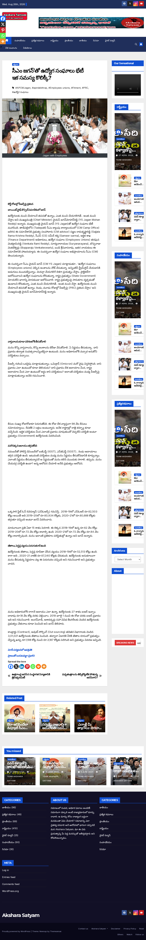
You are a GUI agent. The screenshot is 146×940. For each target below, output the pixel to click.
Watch (129, 934)
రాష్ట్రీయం (54, 40)
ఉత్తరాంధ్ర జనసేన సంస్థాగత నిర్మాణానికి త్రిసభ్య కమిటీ (31, 676)
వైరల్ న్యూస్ (110, 40)
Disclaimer (115, 928)
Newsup (43, 931)
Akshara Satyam (20, 915)
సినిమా (96, 40)
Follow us (139, 934)
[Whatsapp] (32, 666)
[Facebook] (10, 666)
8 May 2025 (122, 776)
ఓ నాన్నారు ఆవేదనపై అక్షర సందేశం (139, 237)
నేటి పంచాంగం (11, 48)
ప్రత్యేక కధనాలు (38, 40)
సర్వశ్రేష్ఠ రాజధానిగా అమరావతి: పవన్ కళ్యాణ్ (54, 728)
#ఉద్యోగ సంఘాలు (20, 92)
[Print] (38, 666)
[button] (136, 44)
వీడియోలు (27, 48)
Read (141, 928)
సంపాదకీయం (20, 40)
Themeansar (55, 931)
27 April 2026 (126, 155)
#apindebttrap (39, 87)
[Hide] (1, 47)
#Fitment (76, 87)
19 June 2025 (52, 772)
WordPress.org (10, 891)
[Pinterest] (27, 666)
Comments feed (11, 884)
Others (120, 934)
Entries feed (8, 877)
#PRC (85, 87)
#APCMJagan (23, 87)
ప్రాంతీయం (69, 40)
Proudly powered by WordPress (16, 931)
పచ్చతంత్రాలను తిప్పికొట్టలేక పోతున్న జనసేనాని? (80, 676)
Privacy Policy (129, 928)
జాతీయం (83, 40)
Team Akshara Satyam (124, 162)
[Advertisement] (55, 180)
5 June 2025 (87, 772)
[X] (16, 666)
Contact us (83, 928)
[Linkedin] (21, 666)
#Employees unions (59, 87)
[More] (43, 666)
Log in (5, 870)
